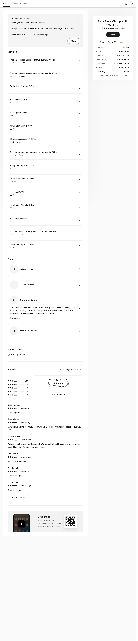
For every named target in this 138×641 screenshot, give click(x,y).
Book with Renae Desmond (45, 284)
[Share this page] (126, 4)
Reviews (23, 4)
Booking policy (18, 354)
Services (6, 4)
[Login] (132, 4)
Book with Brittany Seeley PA (45, 330)
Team (15, 4)
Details (22, 63)
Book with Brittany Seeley (45, 269)
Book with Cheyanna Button (45, 308)
